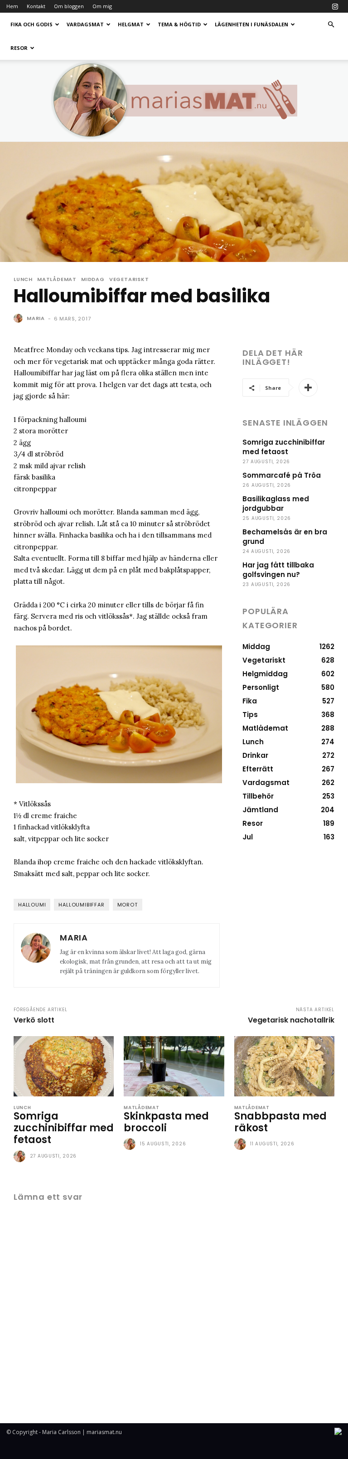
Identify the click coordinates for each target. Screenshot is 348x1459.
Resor (19, 47)
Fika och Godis (31, 24)
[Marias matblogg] (174, 100)
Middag (93, 279)
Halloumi (32, 904)
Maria (36, 318)
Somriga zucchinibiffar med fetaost (283, 446)
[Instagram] (335, 6)
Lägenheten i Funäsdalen (251, 24)
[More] (308, 387)
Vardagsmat (85, 24)
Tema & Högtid (179, 24)
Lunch (23, 279)
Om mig (102, 6)
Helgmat (131, 24)
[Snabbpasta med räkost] (284, 1066)
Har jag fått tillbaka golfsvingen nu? (278, 569)
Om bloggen (69, 6)
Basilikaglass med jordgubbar (275, 503)
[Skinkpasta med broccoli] (174, 1066)
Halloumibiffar (81, 904)
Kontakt (36, 6)
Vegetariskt (129, 279)
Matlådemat (57, 279)
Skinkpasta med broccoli (166, 1122)
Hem (12, 6)
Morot (127, 904)
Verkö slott (34, 1020)
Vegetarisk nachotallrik (291, 1020)
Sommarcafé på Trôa (281, 475)
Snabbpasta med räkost (280, 1122)
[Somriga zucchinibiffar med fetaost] (64, 1066)
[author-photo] (21, 1156)
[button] (331, 24)
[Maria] (19, 318)
